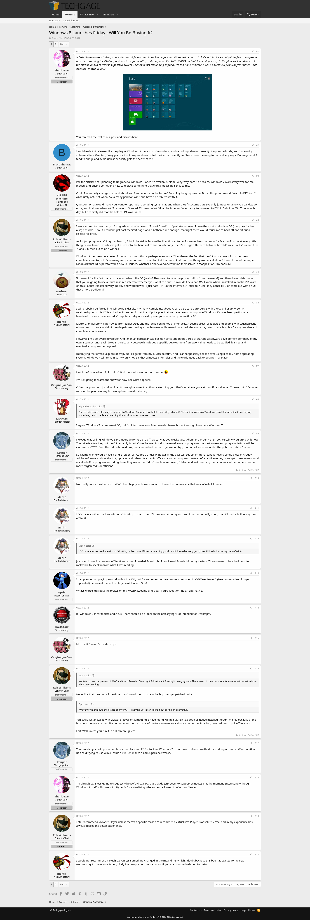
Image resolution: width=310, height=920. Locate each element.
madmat (62, 291)
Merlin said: (85, 545)
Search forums (71, 20)
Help (243, 910)
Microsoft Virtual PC (136, 783)
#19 (257, 816)
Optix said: (84, 704)
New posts (54, 20)
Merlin (61, 497)
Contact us (195, 910)
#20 (257, 854)
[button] (97, 14)
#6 (257, 302)
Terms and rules (212, 910)
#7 (257, 365)
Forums (70, 14)
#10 (257, 477)
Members (108, 14)
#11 (257, 508)
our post (111, 137)
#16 (257, 668)
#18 (257, 777)
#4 (257, 220)
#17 (257, 743)
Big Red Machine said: (90, 406)
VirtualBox (87, 783)
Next (62, 44)
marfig (61, 321)
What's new (87, 14)
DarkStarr (62, 627)
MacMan (62, 418)
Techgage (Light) (61, 910)
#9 (257, 433)
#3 (257, 175)
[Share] (252, 52)
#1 (257, 51)
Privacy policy (231, 910)
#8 (257, 399)
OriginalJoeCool (61, 385)
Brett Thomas (62, 164)
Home (55, 14)
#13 (257, 573)
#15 (257, 638)
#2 (257, 145)
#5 (257, 272)
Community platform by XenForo (155, 917)
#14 (257, 607)
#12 (257, 538)
